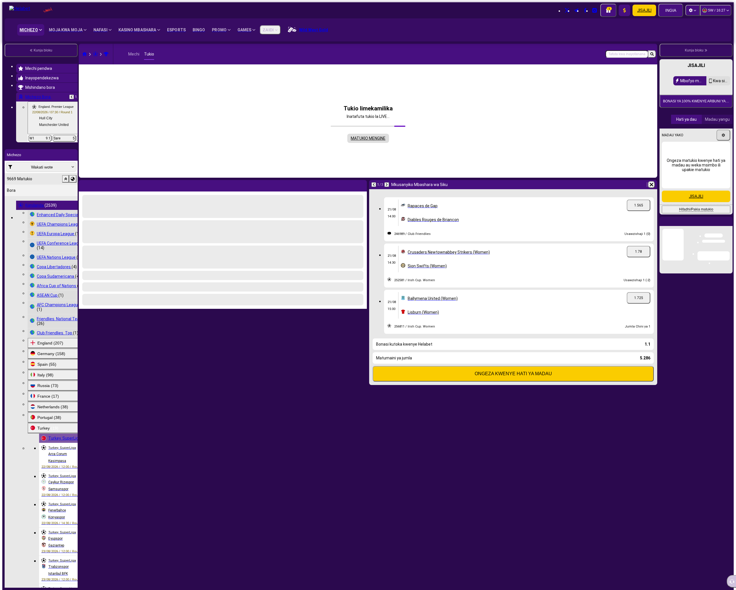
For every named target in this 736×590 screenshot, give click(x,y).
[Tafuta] (652, 54)
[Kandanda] (95, 54)
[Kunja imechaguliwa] (65, 179)
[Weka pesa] (624, 10)
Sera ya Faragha (679, 152)
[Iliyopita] (71, 97)
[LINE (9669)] (84, 54)
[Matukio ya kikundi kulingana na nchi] (72, 179)
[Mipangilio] (692, 10)
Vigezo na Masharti (710, 148)
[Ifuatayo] (96, 184)
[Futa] (361, 184)
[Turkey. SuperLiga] (106, 54)
